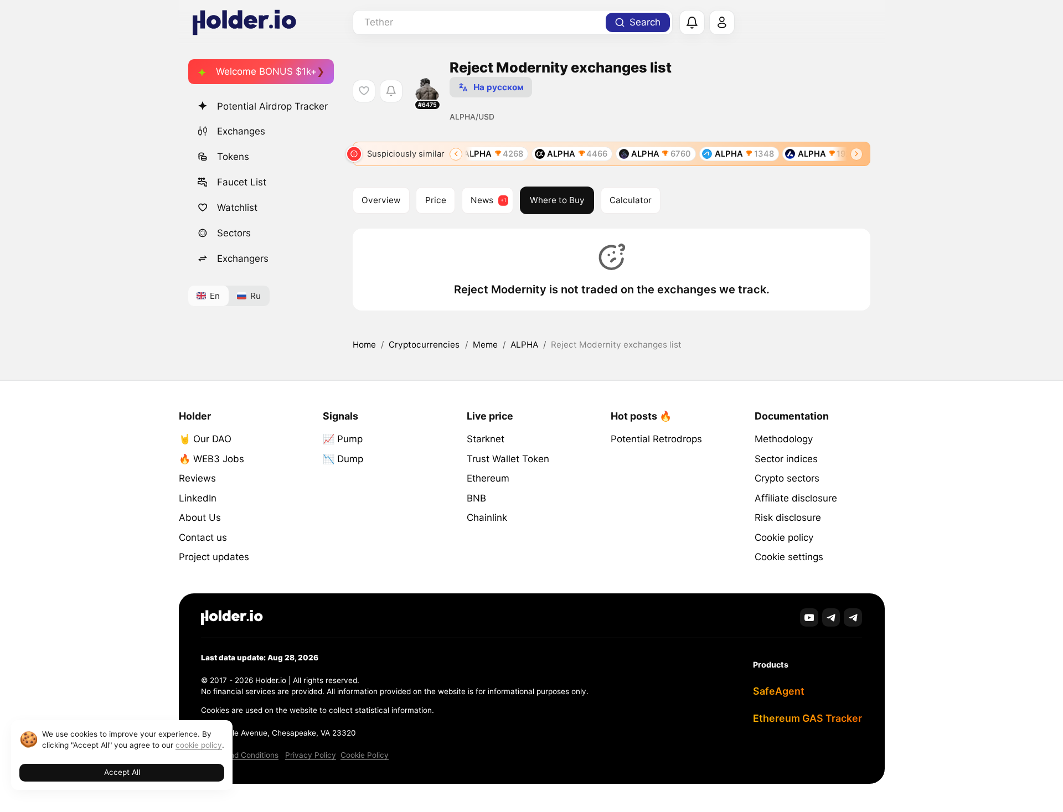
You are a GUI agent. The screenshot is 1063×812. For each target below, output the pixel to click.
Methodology (784, 438)
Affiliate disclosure (796, 498)
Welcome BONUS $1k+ (266, 71)
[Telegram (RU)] (853, 617)
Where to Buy (557, 200)
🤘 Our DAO (205, 438)
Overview (381, 200)
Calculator (631, 200)
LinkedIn (197, 498)
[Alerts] (692, 22)
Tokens (233, 156)
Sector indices (786, 458)
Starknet (485, 438)
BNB (476, 498)
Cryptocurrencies (424, 344)
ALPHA (524, 344)
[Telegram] (831, 617)
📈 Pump (343, 438)
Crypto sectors (787, 478)
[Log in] (722, 22)
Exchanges (241, 131)
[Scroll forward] (856, 154)
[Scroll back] (456, 154)
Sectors (234, 233)
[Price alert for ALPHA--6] (391, 91)
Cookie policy (784, 537)
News (482, 200)
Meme (485, 344)
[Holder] (232, 617)
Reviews (197, 478)
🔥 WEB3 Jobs (211, 458)
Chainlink (487, 517)
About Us (200, 517)
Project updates (214, 556)
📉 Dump (343, 458)
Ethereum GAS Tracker (807, 718)
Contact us (203, 537)
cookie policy (199, 745)
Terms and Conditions (239, 755)
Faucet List (241, 182)
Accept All (122, 772)
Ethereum (488, 478)
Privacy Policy (310, 755)
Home (364, 344)
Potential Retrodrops (656, 438)
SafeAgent (778, 691)
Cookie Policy (364, 755)
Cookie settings (789, 556)
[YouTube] (809, 617)
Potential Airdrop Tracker (272, 106)
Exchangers (243, 258)
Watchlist (237, 207)
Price (435, 200)
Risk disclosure (788, 517)
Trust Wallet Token (508, 458)
